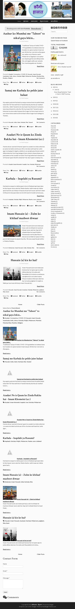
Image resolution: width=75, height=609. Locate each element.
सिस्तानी (53, 175)
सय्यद (52, 241)
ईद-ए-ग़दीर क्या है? (62, 55)
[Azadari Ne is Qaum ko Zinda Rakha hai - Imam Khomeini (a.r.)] (10, 419)
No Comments (41, 78)
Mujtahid (53, 134)
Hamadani (53, 163)
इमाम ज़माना (53, 225)
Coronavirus (16, 74)
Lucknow (53, 141)
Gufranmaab (54, 183)
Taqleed (53, 138)
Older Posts (40, 304)
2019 (54, 100)
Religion (10, 78)
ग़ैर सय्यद (53, 247)
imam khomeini (17, 164)
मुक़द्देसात (53, 237)
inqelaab (11, 199)
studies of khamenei (57, 213)
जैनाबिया (53, 227)
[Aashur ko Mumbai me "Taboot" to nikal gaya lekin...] (10, 340)
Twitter (23, 82)
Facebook (15, 82)
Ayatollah (53, 159)
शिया (52, 136)
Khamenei (54, 130)
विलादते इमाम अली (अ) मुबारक (57, 63)
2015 (54, 114)
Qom (52, 155)
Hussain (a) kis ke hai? (24, 260)
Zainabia (53, 201)
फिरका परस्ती (54, 233)
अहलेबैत (53, 217)
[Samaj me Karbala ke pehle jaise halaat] (10, 379)
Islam (18, 122)
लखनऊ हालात (34, 21)
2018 (54, 104)
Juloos (14, 76)
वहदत (52, 239)
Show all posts (36, 29)
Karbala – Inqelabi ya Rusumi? (24, 179)
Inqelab (24, 164)
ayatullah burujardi (56, 207)
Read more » (7, 353)
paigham (41, 290)
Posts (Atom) (16, 308)
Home (19, 21)
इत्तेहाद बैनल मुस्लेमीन (55, 223)
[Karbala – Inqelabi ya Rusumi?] (10, 458)
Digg (6, 84)
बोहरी (52, 235)
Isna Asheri (54, 187)
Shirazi (53, 146)
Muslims (5, 78)
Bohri (52, 181)
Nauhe (31, 199)
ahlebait (53, 205)
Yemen (53, 171)
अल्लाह (52, 215)
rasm (34, 199)
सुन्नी (52, 243)
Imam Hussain (37, 74)
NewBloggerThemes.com (49, 606)
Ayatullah (53, 140)
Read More (40, 66)
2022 (54, 87)
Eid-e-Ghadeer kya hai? (64, 67)
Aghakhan (54, 177)
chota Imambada (55, 211)
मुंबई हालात (25, 21)
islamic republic (55, 149)
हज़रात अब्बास (54, 245)
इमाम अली (53, 173)
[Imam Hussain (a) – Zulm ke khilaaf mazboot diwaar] (10, 499)
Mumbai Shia (40, 76)
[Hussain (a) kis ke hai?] (10, 540)
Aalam (52, 151)
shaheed (38, 199)
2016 (54, 111)
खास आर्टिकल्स (54, 21)
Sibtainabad (54, 197)
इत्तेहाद (52, 221)
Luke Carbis (28, 606)
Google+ (31, 82)
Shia (27, 122)
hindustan (11, 248)
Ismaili (52, 185)
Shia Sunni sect (55, 195)
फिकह (52, 231)
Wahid (53, 169)
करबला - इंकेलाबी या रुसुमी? (57, 75)
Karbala (19, 76)
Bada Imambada (55, 179)
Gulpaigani (54, 161)
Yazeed (31, 122)
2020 (54, 97)
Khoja (52, 132)
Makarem (53, 144)
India (10, 76)
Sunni (7, 292)
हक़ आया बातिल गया (55, 78)
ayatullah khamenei (56, 209)
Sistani (53, 147)
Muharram (28, 76)
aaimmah (53, 203)
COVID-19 (24, 74)
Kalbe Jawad (54, 191)
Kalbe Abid (54, 189)
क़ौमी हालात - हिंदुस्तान (37, 604)
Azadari (11, 74)
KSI (52, 167)
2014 (54, 117)
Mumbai (34, 76)
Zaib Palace (54, 199)
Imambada (6, 76)
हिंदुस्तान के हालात (44, 21)
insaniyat (24, 290)
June (56, 89)
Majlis (23, 76)
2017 (54, 107)
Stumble (39, 82)
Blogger (51, 604)
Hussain (30, 74)
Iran (28, 164)
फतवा (52, 229)
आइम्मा (52, 219)
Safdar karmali (55, 193)
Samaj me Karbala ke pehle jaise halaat (23, 358)
